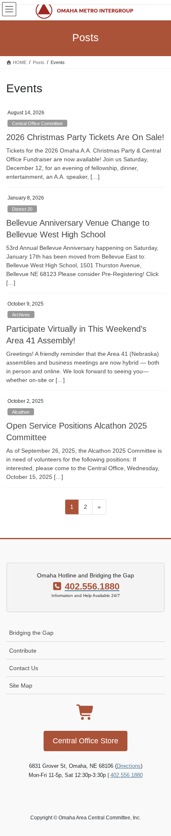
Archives (21, 314)
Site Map (20, 685)
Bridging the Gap (31, 632)
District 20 (22, 209)
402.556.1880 (126, 775)
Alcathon (20, 411)
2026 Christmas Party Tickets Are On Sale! (85, 137)
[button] (85, 741)
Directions (129, 766)
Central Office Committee (37, 123)
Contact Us (23, 668)
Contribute (23, 650)
